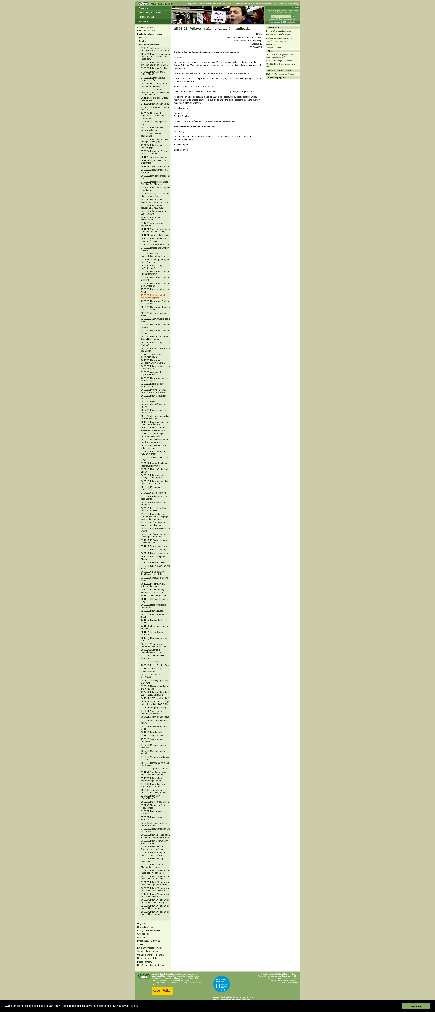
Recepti (258, 4)
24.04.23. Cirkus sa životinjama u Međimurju (155, 189)
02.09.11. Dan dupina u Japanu (279, 61)
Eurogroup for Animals (179, 982)
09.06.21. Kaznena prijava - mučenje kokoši (154, 266)
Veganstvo (192, 4)
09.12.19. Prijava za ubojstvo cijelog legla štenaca (154, 423)
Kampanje (272, 4)
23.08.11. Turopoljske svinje (154, 707)
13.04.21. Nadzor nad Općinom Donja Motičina (155, 284)
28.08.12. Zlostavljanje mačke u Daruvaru (155, 681)
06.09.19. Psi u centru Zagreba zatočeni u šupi (155, 446)
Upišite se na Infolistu (147, 958)
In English (295, 7)
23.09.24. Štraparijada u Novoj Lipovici (155, 108)
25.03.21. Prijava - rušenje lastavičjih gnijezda (153, 296)
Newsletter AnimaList (147, 927)
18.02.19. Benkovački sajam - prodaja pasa (154, 503)
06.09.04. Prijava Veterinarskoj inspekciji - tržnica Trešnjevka (155, 901)
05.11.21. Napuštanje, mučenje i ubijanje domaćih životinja (155, 230)
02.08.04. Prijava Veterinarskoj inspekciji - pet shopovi (155, 907)
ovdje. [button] (134, 1005)
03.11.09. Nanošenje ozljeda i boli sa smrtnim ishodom (155, 773)
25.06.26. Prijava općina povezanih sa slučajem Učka (154, 63)
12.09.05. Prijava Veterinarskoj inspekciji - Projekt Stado (155, 871)
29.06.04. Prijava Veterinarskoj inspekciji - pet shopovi (155, 913)
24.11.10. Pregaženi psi (152, 736)
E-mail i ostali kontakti (289, 982)
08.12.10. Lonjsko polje (152, 732)
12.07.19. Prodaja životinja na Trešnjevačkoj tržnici (155, 464)
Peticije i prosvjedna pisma (149, 930)
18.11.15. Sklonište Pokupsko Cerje (154, 600)
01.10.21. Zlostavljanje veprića (155, 244)
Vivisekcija (201, 4)
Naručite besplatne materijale (150, 965)
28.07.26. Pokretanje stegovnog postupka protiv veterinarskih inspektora (155, 56)
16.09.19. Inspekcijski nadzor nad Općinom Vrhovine (154, 441)
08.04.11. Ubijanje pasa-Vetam (155, 717)
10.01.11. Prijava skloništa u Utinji (154, 727)
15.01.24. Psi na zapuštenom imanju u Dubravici (154, 152)
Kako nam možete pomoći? (149, 948)
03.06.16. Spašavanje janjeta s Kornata (155, 579)
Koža (214, 4)
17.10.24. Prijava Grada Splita (155, 104)
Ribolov (238, 4)
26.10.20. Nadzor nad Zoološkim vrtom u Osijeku (153, 361)
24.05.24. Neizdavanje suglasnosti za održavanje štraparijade (153, 115)
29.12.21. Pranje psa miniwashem (150, 218)
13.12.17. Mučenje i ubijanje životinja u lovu (154, 541)
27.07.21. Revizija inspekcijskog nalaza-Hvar (153, 255)
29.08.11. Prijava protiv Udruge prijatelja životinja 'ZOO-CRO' (155, 702)
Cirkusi (224, 4)
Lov (233, 4)
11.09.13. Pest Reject (151, 662)
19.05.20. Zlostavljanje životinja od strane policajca (155, 417)
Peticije (264, 4)
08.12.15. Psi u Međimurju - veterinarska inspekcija (153, 585)
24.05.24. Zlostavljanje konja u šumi (155, 123)
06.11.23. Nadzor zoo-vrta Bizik (155, 166)
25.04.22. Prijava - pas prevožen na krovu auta (152, 206)
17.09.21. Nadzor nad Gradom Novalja (155, 249)
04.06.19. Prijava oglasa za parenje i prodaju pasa (153, 476)
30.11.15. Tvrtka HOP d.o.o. (153, 595)
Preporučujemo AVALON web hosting (282, 22)
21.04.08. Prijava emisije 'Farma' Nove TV (152, 797)
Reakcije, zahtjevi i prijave (149, 34)
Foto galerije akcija (146, 31)
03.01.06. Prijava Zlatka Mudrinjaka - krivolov (152, 865)
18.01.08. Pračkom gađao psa (155, 802)
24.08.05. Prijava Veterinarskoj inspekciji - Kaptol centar (155, 877)
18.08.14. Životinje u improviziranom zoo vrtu (152, 651)
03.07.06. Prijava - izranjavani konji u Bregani (155, 842)
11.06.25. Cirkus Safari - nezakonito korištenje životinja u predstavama (155, 92)
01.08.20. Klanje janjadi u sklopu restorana (153, 385)
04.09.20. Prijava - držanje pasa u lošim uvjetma (155, 367)
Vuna (219, 4)
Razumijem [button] (416, 1006)
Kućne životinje (248, 4)
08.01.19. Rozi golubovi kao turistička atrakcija (154, 509)
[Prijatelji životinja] (155, 4)
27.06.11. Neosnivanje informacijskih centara (151, 712)
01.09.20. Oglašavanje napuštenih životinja (151, 373)
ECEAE (192, 982)
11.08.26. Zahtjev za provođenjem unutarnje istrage (155, 49)
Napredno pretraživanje (287, 19)
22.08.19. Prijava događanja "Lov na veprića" (154, 452)
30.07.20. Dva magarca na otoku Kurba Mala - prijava (153, 391)
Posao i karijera (144, 962)
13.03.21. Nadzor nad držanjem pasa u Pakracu (155, 308)
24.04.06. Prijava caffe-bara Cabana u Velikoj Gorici (154, 848)
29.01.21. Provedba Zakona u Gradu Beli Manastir (154, 338)
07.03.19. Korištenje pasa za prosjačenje (154, 497)
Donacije (295, 4)
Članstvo (280, 4)
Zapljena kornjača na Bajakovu (279, 38)
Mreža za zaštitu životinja (148, 941)
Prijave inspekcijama (149, 45)
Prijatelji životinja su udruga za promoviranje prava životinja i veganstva (282, 11)
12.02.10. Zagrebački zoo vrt (154, 769)
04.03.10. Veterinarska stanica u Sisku (155, 758)
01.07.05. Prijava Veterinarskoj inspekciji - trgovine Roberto (155, 883)
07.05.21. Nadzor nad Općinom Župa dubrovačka (155, 272)
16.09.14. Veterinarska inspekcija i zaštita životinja (153, 645)
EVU (168, 982)
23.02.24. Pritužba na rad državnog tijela (152, 146)
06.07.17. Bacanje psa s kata (154, 553)
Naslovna (143, 8)
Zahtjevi (142, 41)
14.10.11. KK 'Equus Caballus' (155, 698)
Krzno (208, 4)
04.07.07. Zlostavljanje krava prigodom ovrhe (154, 824)
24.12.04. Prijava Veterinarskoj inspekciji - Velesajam (155, 895)
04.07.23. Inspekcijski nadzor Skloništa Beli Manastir (154, 183)
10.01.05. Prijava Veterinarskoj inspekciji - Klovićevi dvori (155, 889)
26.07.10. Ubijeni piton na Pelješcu (280, 74)
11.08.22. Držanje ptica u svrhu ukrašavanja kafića (155, 194)
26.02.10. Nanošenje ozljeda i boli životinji (155, 764)
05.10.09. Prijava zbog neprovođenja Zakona (151, 779)
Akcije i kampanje (145, 27)
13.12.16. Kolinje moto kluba (154, 562)
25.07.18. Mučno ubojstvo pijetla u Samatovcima (153, 523)
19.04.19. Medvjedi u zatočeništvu (150, 488)
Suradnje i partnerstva (147, 951)
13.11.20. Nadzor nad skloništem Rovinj (151, 355)
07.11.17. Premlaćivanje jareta (155, 546)
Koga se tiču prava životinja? (278, 34)
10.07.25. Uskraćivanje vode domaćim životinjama (154, 84)
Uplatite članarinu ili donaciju (150, 955)
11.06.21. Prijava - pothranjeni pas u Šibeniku (155, 261)
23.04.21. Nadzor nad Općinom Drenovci (155, 278)
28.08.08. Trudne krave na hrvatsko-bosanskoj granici (153, 791)
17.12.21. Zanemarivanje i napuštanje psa (153, 224)
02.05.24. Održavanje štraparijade (151, 134)
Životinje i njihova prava (150, 12)
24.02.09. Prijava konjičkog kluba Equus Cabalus (153, 785)
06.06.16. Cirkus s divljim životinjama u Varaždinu (152, 573)
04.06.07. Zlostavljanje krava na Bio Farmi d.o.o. (155, 830)
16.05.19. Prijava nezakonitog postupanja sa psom (155, 482)
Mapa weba (274, 19)
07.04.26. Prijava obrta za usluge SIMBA (153, 73)
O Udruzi (141, 937)
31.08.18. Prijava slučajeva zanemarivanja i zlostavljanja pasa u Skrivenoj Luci (154, 516)
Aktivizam (143, 21)
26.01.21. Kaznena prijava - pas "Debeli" (155, 343)
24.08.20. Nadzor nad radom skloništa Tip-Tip (154, 379)
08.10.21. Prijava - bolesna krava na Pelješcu (153, 239)
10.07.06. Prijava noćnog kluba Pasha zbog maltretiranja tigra (155, 836)
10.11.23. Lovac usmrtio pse (154, 157)
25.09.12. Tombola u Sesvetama (150, 675)
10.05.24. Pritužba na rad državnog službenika (152, 128)
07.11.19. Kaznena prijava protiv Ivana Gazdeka (153, 435)
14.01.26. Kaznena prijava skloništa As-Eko (153, 79)
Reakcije (143, 38)
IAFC (198, 982)
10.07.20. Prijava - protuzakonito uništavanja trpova (153, 404)
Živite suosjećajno (147, 17)
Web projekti (143, 934)
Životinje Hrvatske (273, 47)
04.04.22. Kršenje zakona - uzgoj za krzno (153, 212)
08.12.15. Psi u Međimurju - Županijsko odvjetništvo (153, 590)
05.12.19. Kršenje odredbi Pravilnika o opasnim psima (154, 429)
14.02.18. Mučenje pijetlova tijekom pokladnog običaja (154, 535)
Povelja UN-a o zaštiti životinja (278, 31)
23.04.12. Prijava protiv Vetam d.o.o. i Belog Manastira (155, 693)
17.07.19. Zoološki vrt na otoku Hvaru (155, 458)
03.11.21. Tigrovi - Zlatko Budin (155, 235)
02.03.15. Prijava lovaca (152, 611)
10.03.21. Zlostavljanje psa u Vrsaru (154, 314)
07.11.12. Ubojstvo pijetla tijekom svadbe (152, 669)
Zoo (229, 4)
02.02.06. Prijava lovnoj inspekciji (152, 859)
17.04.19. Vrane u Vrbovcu (153, 493)
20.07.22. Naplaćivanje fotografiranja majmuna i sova (154, 200)
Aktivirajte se (143, 944)
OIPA (154, 984)
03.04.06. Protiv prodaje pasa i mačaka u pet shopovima (155, 854)
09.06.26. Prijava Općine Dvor (155, 68)
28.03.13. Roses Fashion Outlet (155, 665)
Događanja (142, 923)
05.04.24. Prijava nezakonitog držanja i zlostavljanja (155, 140)
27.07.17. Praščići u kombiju (154, 549)
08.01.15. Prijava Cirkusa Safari (152, 615)
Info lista (287, 4)
